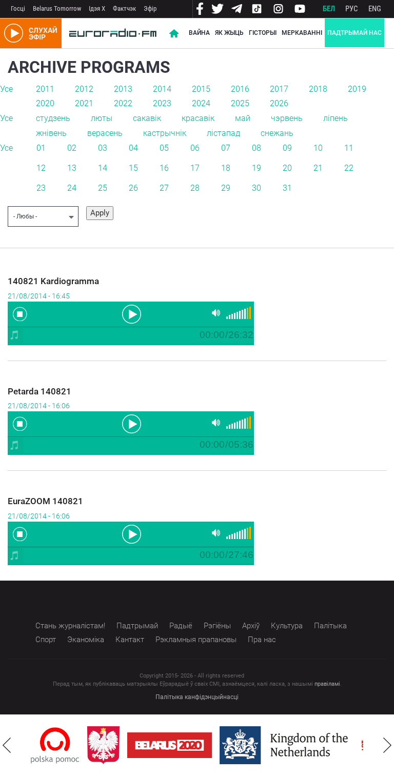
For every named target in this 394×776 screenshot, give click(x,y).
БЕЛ (329, 8)
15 (133, 168)
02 (71, 148)
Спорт (45, 639)
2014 (162, 89)
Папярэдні (7, 745)
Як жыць (229, 32)
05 (164, 148)
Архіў (251, 625)
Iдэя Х (97, 8)
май (242, 118)
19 (256, 168)
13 (71, 168)
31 (287, 188)
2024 (201, 103)
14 (102, 168)
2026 (279, 103)
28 (195, 188)
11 (348, 148)
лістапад (223, 133)
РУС (351, 8)
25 (102, 188)
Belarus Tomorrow (57, 8)
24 (71, 188)
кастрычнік (164, 133)
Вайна (199, 32)
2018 (318, 89)
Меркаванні (302, 32)
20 (287, 168)
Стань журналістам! (70, 625)
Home (174, 33)
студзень (53, 118)
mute (216, 313)
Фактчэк (124, 8)
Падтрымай (137, 625)
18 (225, 168)
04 (133, 148)
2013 (123, 89)
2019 (357, 89)
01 (41, 148)
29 (225, 188)
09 (287, 148)
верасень (105, 133)
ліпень (335, 118)
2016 (240, 89)
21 (318, 168)
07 (225, 148)
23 (41, 188)
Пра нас (262, 639)
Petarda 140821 (39, 391)
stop (20, 314)
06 (195, 148)
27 (164, 188)
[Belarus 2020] (169, 745)
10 (318, 148)
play (131, 313)
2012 (84, 89)
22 (348, 168)
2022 (123, 103)
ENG (374, 8)
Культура (287, 625)
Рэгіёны (217, 625)
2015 (201, 89)
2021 (84, 103)
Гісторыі (263, 32)
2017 (279, 89)
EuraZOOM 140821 (45, 501)
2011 (45, 89)
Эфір (150, 8)
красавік (198, 118)
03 (102, 148)
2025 (240, 103)
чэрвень (287, 118)
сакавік (147, 118)
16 (164, 168)
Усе (6, 89)
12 (41, 168)
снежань (277, 133)
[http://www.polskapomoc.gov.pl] (55, 745)
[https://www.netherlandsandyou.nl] (286, 745)
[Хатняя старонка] (113, 33)
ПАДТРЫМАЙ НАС (354, 32)
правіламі (327, 684)
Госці (18, 8)
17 (195, 168)
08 (256, 148)
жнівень (51, 133)
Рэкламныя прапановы (196, 639)
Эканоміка (85, 639)
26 (133, 188)
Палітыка (330, 625)
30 (256, 188)
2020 (45, 103)
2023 (162, 103)
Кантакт (129, 639)
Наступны (387, 745)
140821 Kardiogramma (53, 281)
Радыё (180, 625)
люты (101, 118)
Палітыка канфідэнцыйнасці (197, 697)
